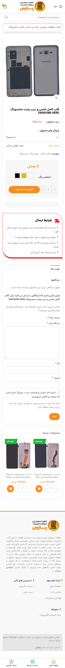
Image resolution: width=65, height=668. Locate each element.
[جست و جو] (6, 17)
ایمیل (56, 378)
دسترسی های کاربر (23, 581)
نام (57, 364)
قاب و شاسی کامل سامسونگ (23, 27)
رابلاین (38, 647)
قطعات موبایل (47, 27)
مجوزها (55, 609)
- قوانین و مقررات (53, 598)
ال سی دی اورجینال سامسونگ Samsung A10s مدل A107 (46, 476)
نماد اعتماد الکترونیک (50, 615)
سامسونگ (37, 122)
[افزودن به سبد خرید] (39, 488)
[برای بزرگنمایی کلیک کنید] (56, 97)
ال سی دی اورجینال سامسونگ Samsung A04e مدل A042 (18, 476)
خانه (59, 27)
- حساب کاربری (26, 586)
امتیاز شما (53, 317)
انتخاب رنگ (45, 177)
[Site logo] (32, 6)
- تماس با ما (56, 592)
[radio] (30, 175)
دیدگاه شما (53, 324)
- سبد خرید (28, 592)
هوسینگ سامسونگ (28, 154)
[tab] (55, 269)
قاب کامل (45, 154)
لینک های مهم (53, 581)
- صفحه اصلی (55, 586)
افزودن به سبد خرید (24, 189)
